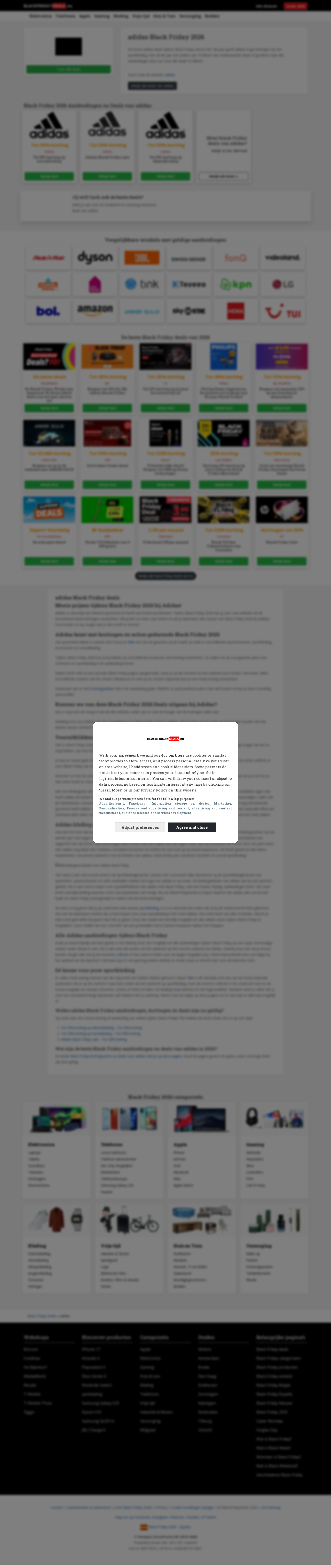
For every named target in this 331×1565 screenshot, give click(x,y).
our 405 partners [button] (169, 755)
